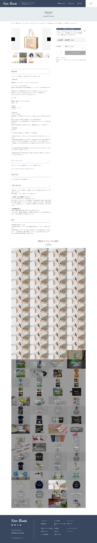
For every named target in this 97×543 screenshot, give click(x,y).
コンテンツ (70, 531)
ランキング (44, 520)
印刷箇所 (58, 46)
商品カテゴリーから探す (59, 524)
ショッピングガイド (72, 528)
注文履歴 (56, 528)
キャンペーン (70, 520)
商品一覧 (69, 523)
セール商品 (57, 520)
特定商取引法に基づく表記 (17, 532)
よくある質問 (44, 534)
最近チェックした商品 (47, 528)
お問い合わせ (57, 534)
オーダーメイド (67, 59)
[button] (13, 39)
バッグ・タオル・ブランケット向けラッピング (22, 168)
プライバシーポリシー (16, 530)
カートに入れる (75, 52)
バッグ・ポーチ (75, 59)
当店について (44, 531)
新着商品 (43, 523)
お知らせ (56, 531)
